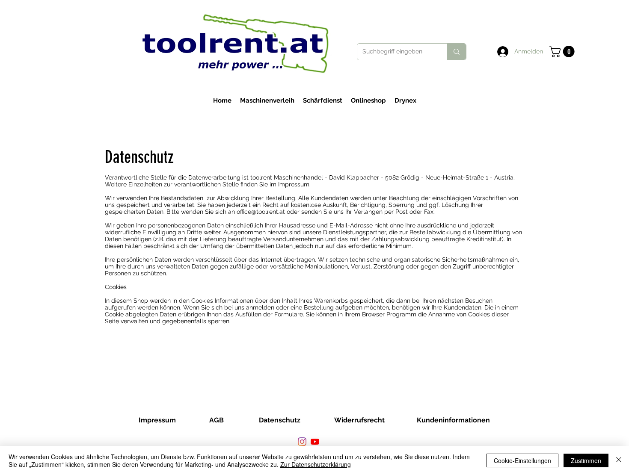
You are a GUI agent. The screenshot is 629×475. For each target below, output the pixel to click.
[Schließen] (619, 460)
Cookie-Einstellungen (522, 460)
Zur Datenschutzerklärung (315, 464)
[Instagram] (302, 441)
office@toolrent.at (261, 211)
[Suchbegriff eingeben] (456, 52)
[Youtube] (315, 441)
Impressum (157, 420)
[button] (563, 51)
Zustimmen (586, 460)
